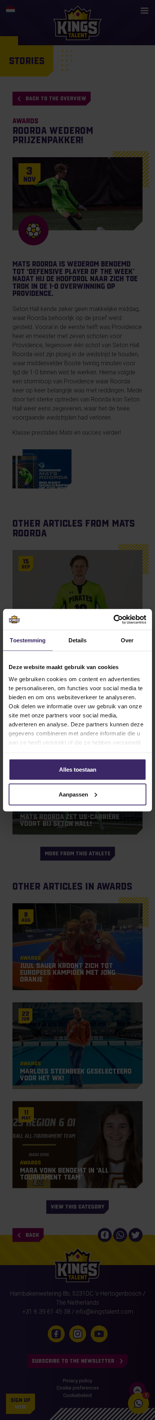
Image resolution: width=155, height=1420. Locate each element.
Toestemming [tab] (28, 640)
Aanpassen (73, 794)
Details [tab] (77, 640)
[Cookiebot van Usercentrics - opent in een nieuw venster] (113, 619)
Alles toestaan (77, 769)
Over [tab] (127, 640)
